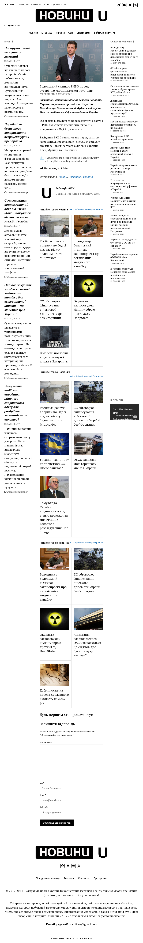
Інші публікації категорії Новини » (86, 209)
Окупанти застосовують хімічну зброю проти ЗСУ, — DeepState (84, 309)
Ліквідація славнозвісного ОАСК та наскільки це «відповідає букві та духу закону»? (87, 644)
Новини (33, 32)
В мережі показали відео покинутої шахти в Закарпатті (54, 357)
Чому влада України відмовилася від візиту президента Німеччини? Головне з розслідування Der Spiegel (54, 517)
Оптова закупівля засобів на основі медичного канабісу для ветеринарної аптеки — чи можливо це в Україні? (18, 299)
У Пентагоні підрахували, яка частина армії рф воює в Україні (123, 184)
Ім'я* (42, 783)
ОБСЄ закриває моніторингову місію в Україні (85, 463)
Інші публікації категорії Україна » (86, 542)
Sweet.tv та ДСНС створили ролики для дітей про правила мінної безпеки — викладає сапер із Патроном (123, 223)
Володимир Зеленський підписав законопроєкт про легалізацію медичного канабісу (87, 253)
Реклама (69, 878)
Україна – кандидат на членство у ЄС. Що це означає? (54, 463)
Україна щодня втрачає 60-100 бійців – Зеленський (124, 257)
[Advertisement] (126, 341)
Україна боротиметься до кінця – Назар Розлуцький (123, 168)
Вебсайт (44, 807)
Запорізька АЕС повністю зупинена (121, 138)
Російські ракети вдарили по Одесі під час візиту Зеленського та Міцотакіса (53, 249)
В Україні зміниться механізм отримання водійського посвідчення (122, 273)
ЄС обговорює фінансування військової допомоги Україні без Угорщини (53, 309)
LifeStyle (46, 32)
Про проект (100, 878)
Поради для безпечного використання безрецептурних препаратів (16, 132)
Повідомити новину (29, 4)
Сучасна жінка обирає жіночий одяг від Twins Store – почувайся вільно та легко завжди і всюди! (17, 210)
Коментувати (46, 742)
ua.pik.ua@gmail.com (54, 4)
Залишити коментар (17, 116)
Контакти (83, 878)
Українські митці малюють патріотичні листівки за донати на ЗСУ (123, 202)
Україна (60, 32)
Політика (75, 177)
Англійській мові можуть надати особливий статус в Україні (121, 152)
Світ (70, 32)
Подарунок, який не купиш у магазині (17, 52)
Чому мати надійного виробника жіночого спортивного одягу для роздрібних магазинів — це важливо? (15, 402)
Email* (43, 795)
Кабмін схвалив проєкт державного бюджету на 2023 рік (54, 696)
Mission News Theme (61, 938)
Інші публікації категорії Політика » (86, 376)
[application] (124, 412)
